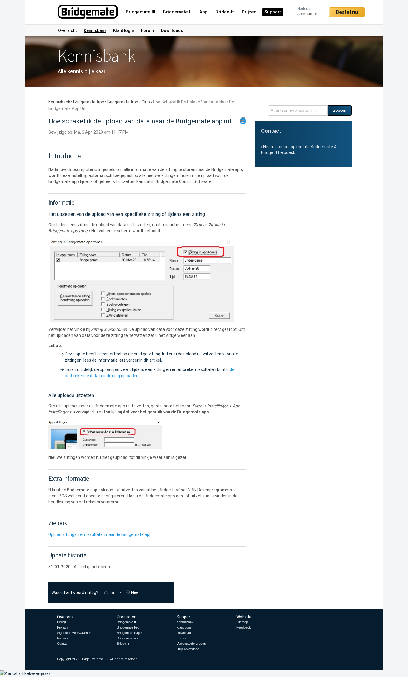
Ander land (305, 14)
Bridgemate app (88, 102)
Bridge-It (224, 12)
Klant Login (184, 627)
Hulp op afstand (188, 649)
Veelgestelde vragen (191, 643)
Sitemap (242, 622)
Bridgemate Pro (128, 627)
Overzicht (67, 30)
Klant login (123, 30)
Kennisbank (95, 30)
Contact (62, 643)
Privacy (62, 627)
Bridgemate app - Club (128, 102)
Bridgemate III (140, 12)
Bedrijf (61, 622)
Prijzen (249, 12)
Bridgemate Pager (130, 633)
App (203, 12)
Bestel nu (347, 12)
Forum (147, 30)
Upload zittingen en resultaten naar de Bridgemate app (100, 534)
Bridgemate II (177, 12)
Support (272, 12)
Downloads (172, 30)
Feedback (243, 627)
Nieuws (62, 638)
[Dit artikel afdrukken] (243, 120)
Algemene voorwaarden (74, 633)
